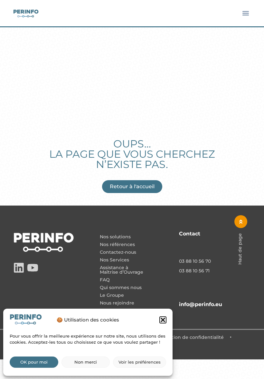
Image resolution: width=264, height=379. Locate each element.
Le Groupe (112, 295)
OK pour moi (34, 362)
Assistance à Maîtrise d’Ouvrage (121, 270)
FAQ (105, 280)
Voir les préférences (139, 362)
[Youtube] (32, 267)
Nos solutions (115, 237)
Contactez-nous (118, 252)
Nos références (117, 244)
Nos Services (114, 260)
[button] (163, 320)
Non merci (85, 362)
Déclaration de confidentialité (189, 337)
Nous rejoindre (117, 303)
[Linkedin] (18, 267)
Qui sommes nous (121, 287)
